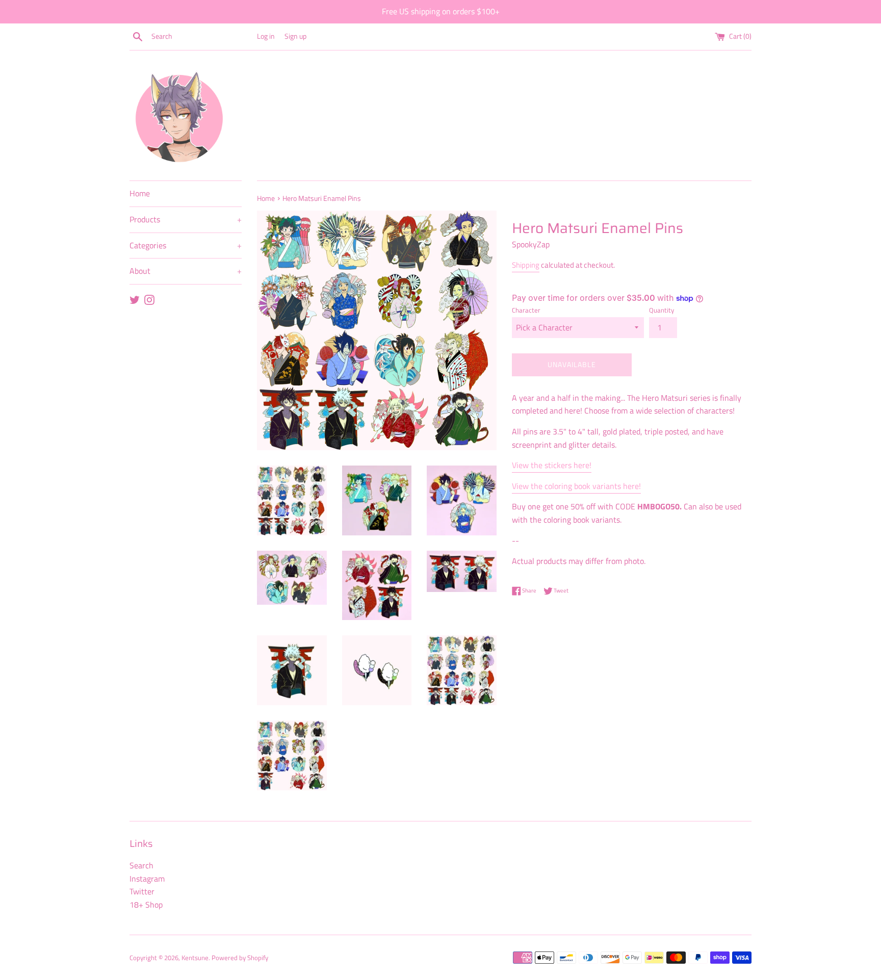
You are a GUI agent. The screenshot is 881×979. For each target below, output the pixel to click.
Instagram (147, 878)
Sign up (295, 36)
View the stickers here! (551, 465)
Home (139, 193)
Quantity (661, 310)
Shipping (525, 265)
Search (141, 865)
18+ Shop (146, 904)
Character (526, 310)
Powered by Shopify (240, 957)
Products (185, 219)
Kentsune (195, 957)
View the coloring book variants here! (576, 486)
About (185, 271)
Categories (185, 245)
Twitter (141, 891)
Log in (266, 36)
